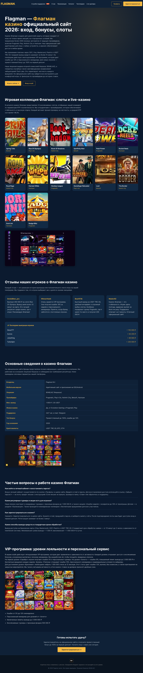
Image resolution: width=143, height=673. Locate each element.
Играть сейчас (12, 83)
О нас (53, 4)
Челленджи (80, 4)
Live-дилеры (91, 4)
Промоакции (61, 4)
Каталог (71, 4)
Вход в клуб (29, 83)
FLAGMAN (8, 3)
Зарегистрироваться (132, 4)
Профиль (117, 4)
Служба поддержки (40, 4)
